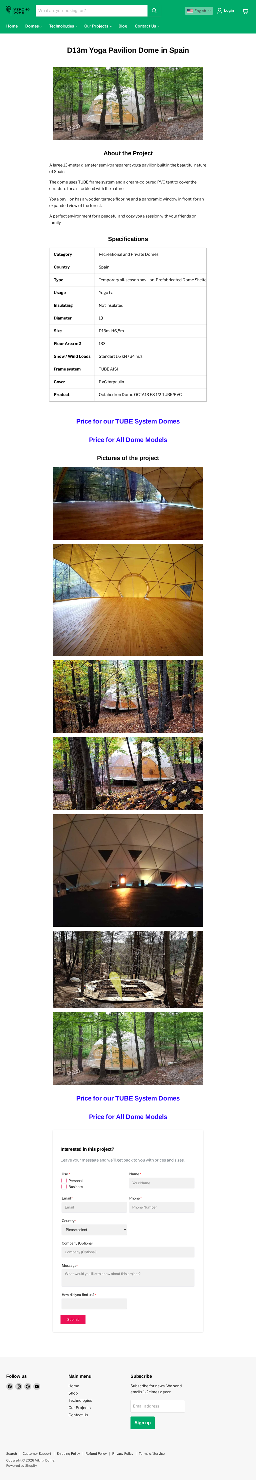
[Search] (154, 10)
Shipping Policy (68, 1454)
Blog (122, 26)
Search (11, 1454)
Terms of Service (152, 1454)
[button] (199, 11)
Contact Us (146, 26)
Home (12, 26)
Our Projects (96, 26)
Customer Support (36, 1454)
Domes (32, 26)
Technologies (62, 26)
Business (75, 1186)
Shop (73, 1393)
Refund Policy (96, 1454)
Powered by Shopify (21, 1466)
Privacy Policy (122, 1454)
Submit (73, 1319)
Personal (75, 1180)
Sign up (142, 1422)
